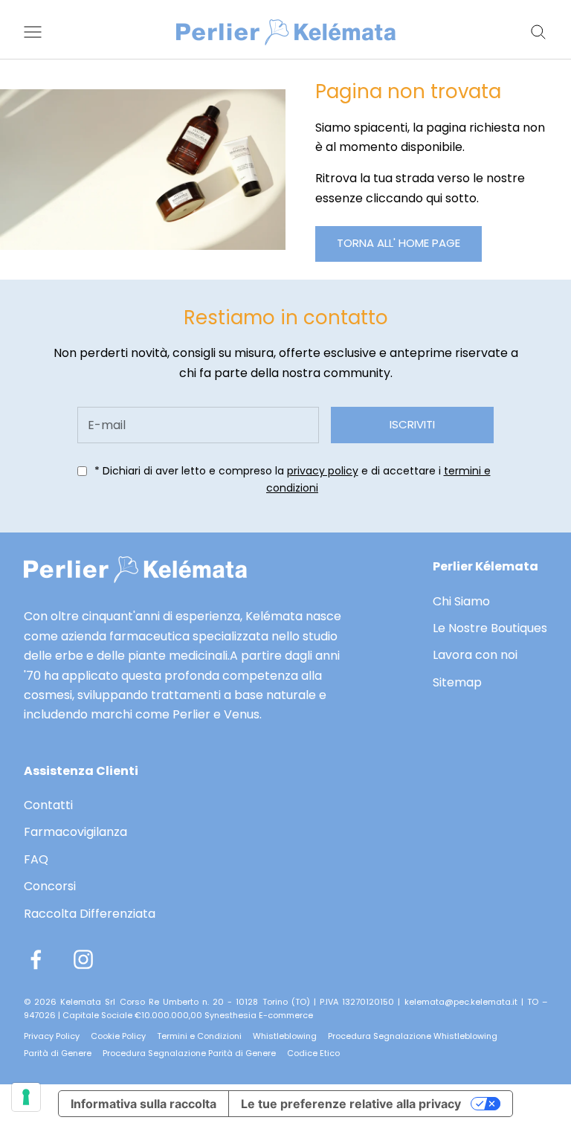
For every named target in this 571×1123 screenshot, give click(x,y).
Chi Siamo (461, 601)
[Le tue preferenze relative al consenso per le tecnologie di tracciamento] (26, 1097)
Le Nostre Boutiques (490, 628)
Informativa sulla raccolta (143, 1103)
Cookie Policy (118, 1036)
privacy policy (322, 470)
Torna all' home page (398, 243)
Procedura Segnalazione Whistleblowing (412, 1036)
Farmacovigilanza (75, 831)
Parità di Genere (57, 1053)
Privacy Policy (52, 1036)
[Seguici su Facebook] (36, 959)
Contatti (48, 805)
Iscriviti (412, 424)
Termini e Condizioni (199, 1036)
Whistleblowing (285, 1036)
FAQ (36, 859)
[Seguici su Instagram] (83, 959)
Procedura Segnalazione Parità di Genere (189, 1053)
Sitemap (457, 682)
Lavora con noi (475, 654)
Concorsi (50, 886)
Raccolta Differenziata (89, 913)
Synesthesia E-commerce (258, 1015)
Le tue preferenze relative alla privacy (351, 1103)
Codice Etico (313, 1053)
